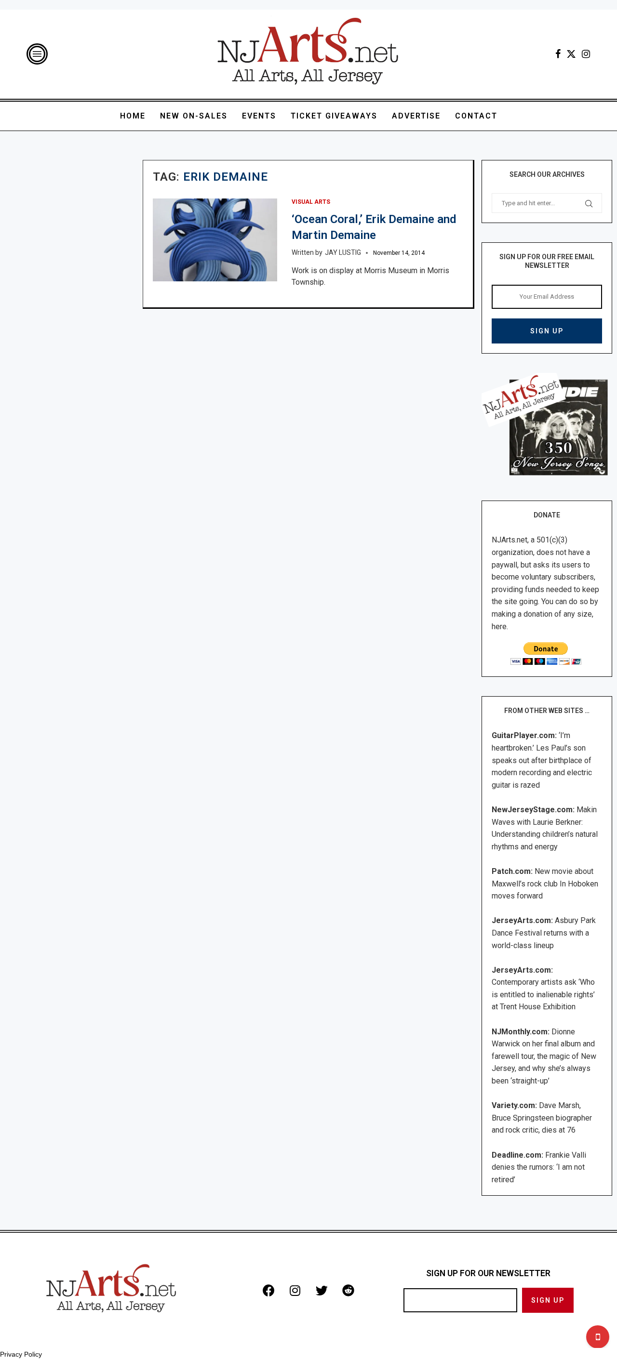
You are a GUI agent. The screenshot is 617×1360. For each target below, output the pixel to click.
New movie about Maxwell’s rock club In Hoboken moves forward (545, 883)
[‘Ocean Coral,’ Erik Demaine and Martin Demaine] (215, 239)
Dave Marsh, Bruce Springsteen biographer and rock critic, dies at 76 (542, 1118)
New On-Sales (194, 115)
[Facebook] (558, 54)
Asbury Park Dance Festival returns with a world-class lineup (544, 933)
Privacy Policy (21, 1354)
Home (133, 115)
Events (259, 115)
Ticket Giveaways (334, 115)
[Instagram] (585, 54)
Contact (476, 115)
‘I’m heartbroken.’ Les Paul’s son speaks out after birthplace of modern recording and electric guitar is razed (542, 760)
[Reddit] (348, 1291)
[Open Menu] (37, 54)
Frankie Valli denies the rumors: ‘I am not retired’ (539, 1167)
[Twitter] (571, 54)
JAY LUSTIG (343, 252)
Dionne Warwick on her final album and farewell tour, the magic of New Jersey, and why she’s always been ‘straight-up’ (544, 1056)
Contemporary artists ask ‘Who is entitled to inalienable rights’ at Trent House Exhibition (543, 994)
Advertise (416, 115)
